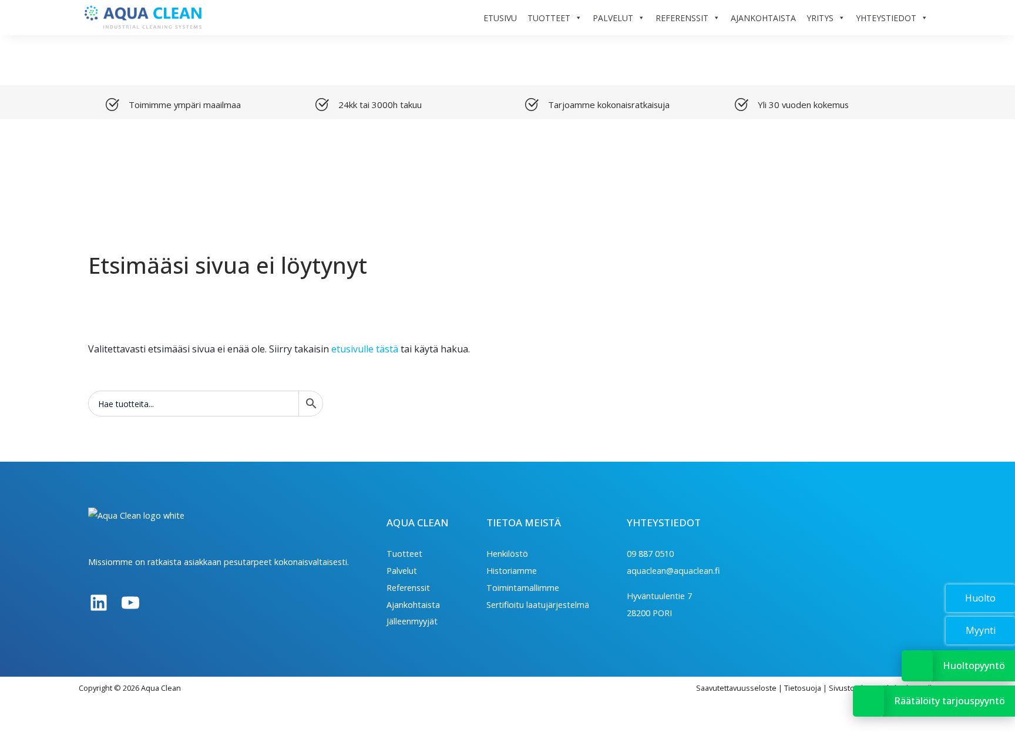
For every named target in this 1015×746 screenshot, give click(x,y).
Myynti (981, 630)
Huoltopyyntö (974, 665)
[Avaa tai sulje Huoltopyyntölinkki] (917, 665)
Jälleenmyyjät (412, 621)
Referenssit (408, 587)
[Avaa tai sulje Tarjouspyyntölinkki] (868, 701)
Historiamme (511, 570)
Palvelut (401, 570)
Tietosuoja (802, 688)
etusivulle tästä (364, 348)
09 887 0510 (650, 553)
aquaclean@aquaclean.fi (673, 570)
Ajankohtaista (413, 604)
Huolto (980, 598)
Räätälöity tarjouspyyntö (949, 700)
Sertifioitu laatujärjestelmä (537, 604)
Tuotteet (404, 553)
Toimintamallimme (522, 587)
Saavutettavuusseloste (736, 688)
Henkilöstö (507, 553)
